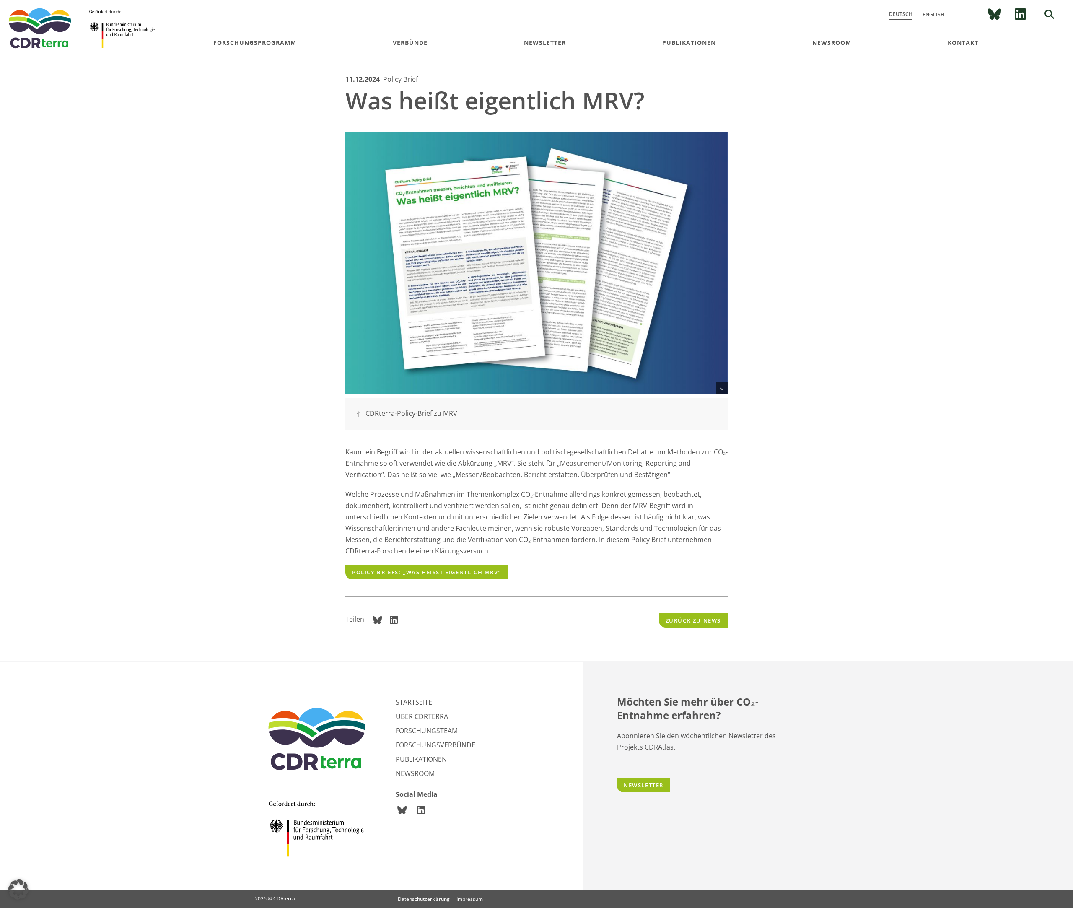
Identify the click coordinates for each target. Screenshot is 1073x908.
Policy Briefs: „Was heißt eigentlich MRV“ (426, 572)
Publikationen (689, 43)
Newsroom (831, 43)
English (933, 14)
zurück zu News (693, 620)
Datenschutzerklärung (424, 899)
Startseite (414, 702)
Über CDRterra (422, 716)
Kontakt (963, 43)
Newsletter (545, 43)
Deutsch (900, 14)
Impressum (469, 899)
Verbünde (410, 43)
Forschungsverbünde (435, 745)
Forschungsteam (427, 730)
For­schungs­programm (254, 43)
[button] (18, 889)
